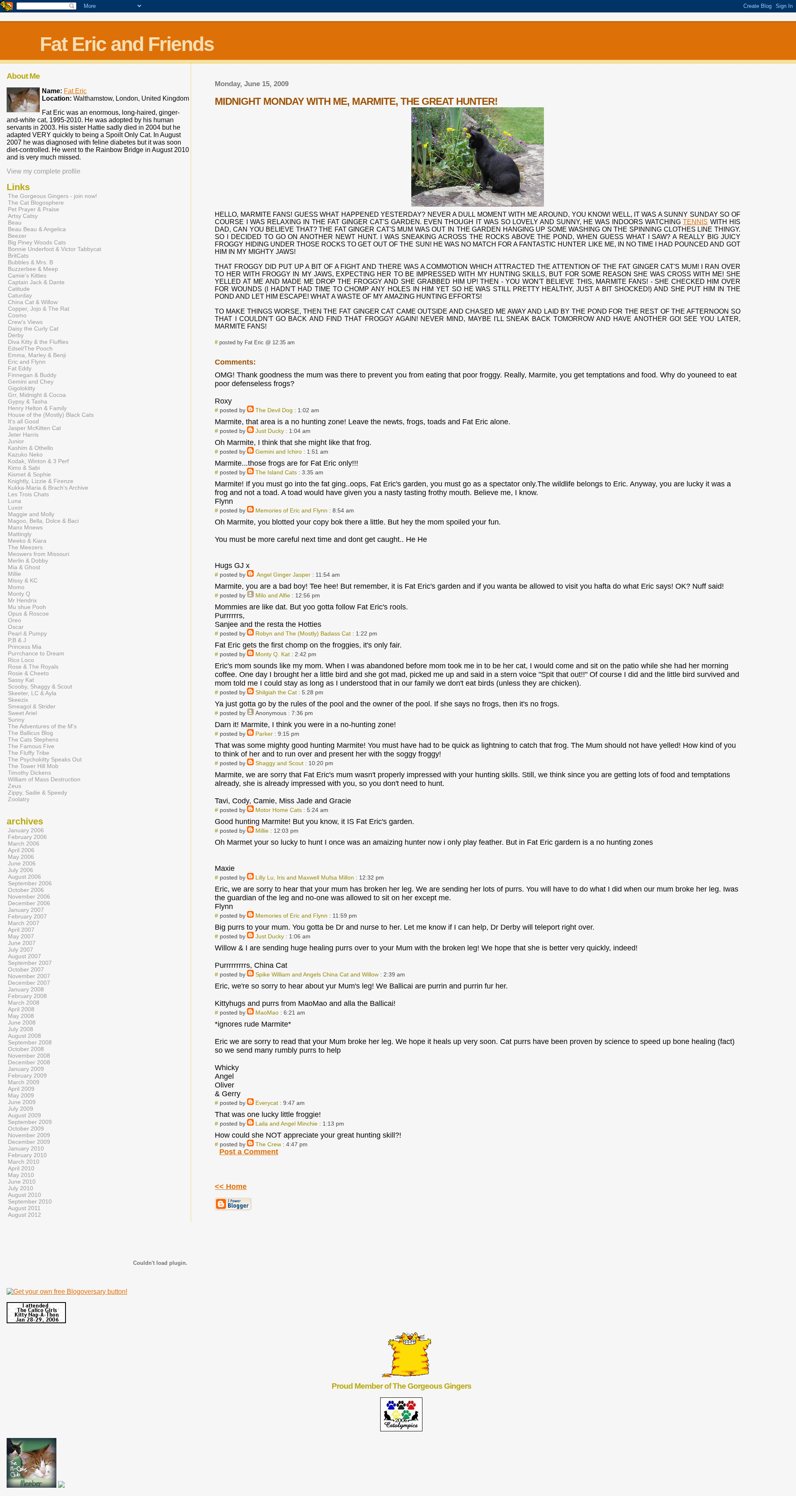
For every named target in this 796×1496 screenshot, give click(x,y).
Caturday (20, 295)
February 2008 (27, 996)
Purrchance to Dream (36, 653)
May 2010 (21, 1175)
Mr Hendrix (22, 600)
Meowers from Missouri (38, 554)
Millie (262, 830)
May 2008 (21, 1016)
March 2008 (23, 1002)
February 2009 (27, 1075)
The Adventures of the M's (42, 726)
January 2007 (26, 909)
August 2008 (24, 1035)
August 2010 (24, 1194)
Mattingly (20, 534)
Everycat (266, 1103)
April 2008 (21, 1009)
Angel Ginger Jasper (283, 574)
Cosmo (17, 315)
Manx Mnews (25, 527)
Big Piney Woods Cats (37, 242)
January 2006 (26, 830)
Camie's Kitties (27, 275)
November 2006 (29, 896)
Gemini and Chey (30, 381)
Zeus (14, 786)
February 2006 (27, 837)
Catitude (19, 288)
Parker (264, 733)
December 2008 (29, 1062)
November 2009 (29, 1135)
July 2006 (20, 870)
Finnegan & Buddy (32, 375)
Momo (16, 587)
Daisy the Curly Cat (33, 328)
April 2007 (21, 929)
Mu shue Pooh (27, 607)
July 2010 (20, 1188)
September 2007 (30, 962)
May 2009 (21, 1095)
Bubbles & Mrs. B (30, 262)
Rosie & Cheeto (28, 673)
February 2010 (27, 1155)
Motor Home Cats (278, 810)
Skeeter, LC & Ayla (32, 693)
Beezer (17, 235)
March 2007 (23, 923)
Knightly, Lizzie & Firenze (40, 481)
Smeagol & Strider (32, 706)
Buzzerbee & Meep (33, 269)
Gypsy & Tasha (27, 401)
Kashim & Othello (30, 448)
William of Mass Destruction (44, 779)
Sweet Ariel (22, 713)
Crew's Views (25, 322)
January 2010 (26, 1148)
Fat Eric (75, 90)
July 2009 (20, 1108)
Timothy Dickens (29, 772)
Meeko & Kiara (27, 540)
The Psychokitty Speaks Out (45, 759)
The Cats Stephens (33, 739)
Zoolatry (18, 799)
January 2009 (26, 1069)
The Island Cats (276, 472)
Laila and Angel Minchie (286, 1123)
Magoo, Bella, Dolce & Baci (43, 520)
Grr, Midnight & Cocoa (37, 395)
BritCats (18, 255)
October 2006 (26, 890)
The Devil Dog (274, 410)
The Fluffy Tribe (28, 752)
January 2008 (26, 989)
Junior (16, 441)
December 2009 (29, 1141)
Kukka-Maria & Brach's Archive (48, 487)
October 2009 (26, 1128)
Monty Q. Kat (272, 654)
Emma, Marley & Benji (37, 355)
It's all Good (23, 421)
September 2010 (30, 1201)
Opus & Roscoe (28, 613)
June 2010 (22, 1181)
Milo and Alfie (272, 595)
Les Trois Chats (28, 494)
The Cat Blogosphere (36, 202)
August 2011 (24, 1208)
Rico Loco (21, 660)
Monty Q (19, 593)
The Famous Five (31, 746)
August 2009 (24, 1115)
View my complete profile (43, 171)
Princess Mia (24, 646)
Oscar (16, 627)
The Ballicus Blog (30, 733)
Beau (15, 222)
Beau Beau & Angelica (37, 229)
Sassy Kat (21, 680)
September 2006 (30, 883)
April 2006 (21, 850)
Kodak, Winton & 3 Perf (38, 461)
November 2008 (29, 1055)
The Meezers (25, 547)
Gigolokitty (21, 388)
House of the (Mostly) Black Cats (51, 414)
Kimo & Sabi (24, 467)
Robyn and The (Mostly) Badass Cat (303, 633)
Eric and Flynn (27, 361)
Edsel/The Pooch (30, 348)
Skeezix (18, 699)
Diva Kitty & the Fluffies (38, 341)
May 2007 (21, 936)
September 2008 (30, 1042)
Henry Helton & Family (37, 408)
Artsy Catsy (23, 216)
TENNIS (695, 221)
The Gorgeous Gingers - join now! (52, 196)
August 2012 (24, 1214)
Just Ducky (269, 431)
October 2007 (26, 969)
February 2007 (27, 916)
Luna (14, 501)
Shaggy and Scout (279, 763)
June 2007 (22, 943)
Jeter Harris (23, 434)
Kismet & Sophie (29, 474)
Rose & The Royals (33, 666)
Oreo (14, 620)
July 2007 (20, 949)
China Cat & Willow (33, 302)
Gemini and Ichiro (278, 451)
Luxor (15, 507)
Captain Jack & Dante (36, 282)
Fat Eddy (20, 368)
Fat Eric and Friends (127, 44)
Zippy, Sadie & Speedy (37, 792)
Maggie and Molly (31, 514)
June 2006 (22, 863)
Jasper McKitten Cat (34, 428)
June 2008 (22, 1022)
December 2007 (29, 982)
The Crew (268, 1144)
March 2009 (23, 1082)
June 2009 (22, 1102)
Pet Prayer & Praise (33, 209)
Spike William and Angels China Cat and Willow (317, 974)
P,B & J (17, 640)
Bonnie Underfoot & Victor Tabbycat (54, 249)
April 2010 (21, 1168)
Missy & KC (23, 580)
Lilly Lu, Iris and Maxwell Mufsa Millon (304, 877)
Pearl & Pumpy (27, 633)
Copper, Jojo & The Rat (38, 308)
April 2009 (21, 1088)
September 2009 (30, 1122)
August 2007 (24, 956)
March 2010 (23, 1161)
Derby (16, 335)
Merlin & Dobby (28, 560)
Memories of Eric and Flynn (291, 510)
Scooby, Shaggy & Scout (40, 686)
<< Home (231, 1186)
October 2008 (26, 1049)
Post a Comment (248, 1152)
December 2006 (29, 903)
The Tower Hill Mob (33, 766)
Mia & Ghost (24, 567)
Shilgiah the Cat (276, 692)
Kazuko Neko (25, 454)
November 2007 (29, 976)
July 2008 (20, 1029)
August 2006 (24, 876)
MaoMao (267, 1012)
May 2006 (21, 856)
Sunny (16, 719)
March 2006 (23, 843)
